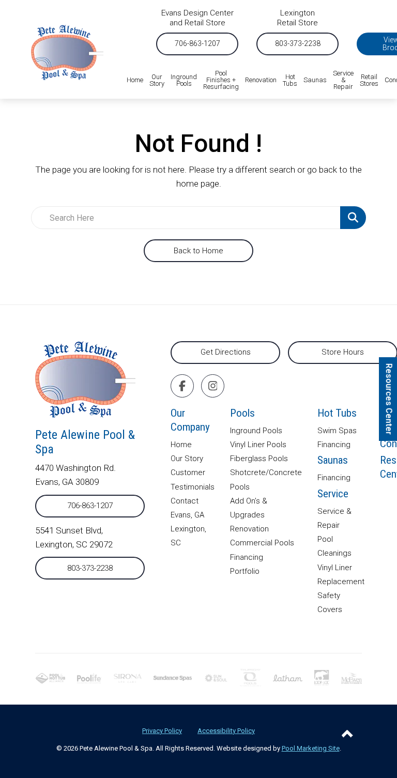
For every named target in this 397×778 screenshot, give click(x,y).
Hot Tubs (337, 413)
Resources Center (389, 398)
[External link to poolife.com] (89, 677)
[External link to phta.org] (50, 677)
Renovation (249, 528)
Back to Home (198, 250)
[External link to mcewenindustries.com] (351, 677)
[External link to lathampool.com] (287, 677)
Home (181, 444)
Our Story (187, 458)
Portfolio (244, 571)
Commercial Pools (262, 542)
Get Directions (226, 352)
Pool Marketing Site (311, 748)
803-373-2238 (297, 43)
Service (332, 493)
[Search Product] (353, 217)
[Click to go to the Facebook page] (182, 385)
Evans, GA (187, 515)
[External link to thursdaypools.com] (250, 677)
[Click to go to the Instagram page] (213, 385)
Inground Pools (256, 430)
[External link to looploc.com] (321, 677)
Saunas (332, 460)
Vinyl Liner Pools (258, 444)
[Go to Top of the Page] (347, 733)
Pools (242, 413)
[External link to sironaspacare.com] (128, 677)
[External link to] (173, 677)
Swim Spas (337, 430)
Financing (246, 557)
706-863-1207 (197, 43)
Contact (184, 501)
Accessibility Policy (226, 731)
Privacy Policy (162, 731)
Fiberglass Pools (259, 458)
